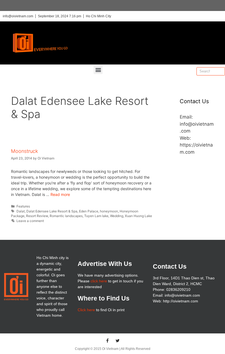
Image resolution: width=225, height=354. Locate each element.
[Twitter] (117, 340)
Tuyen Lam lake (96, 216)
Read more (60, 194)
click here (99, 281)
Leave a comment (30, 221)
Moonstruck (24, 151)
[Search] (220, 71)
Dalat (20, 211)
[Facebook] (107, 340)
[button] (98, 69)
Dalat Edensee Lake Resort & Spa (51, 211)
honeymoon (109, 211)
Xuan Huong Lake (138, 216)
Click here (86, 310)
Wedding (116, 216)
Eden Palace (88, 211)
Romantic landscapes (66, 216)
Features (23, 206)
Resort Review (37, 216)
